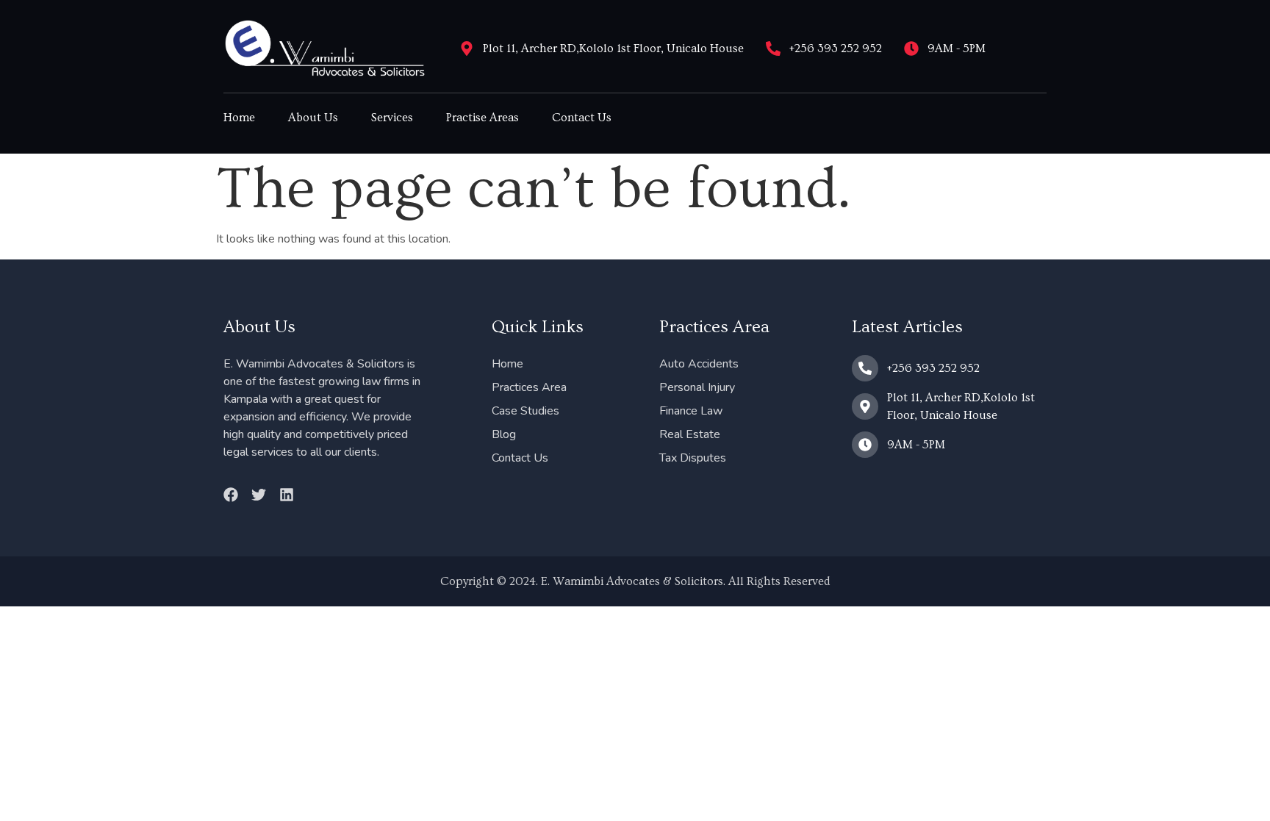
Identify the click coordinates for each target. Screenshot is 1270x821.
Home (239, 117)
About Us (313, 117)
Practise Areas (482, 117)
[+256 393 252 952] (773, 48)
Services (392, 117)
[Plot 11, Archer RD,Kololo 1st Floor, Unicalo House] (466, 48)
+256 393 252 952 (835, 48)
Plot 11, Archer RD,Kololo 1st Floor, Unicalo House (613, 48)
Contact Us (581, 117)
